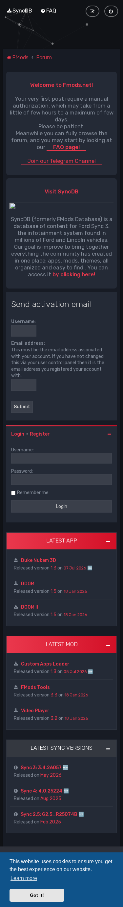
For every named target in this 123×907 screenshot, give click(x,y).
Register (40, 434)
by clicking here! (73, 274)
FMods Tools (35, 687)
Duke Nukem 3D (38, 560)
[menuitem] (19, 10)
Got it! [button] (37, 895)
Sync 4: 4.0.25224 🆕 (45, 791)
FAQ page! (66, 147)
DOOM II (29, 607)
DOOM (27, 584)
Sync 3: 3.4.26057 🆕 (44, 767)
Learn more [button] (23, 878)
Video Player (35, 711)
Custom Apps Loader (45, 664)
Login (17, 434)
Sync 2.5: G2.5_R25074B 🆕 (52, 814)
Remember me (33, 492)
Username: (23, 321)
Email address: (28, 343)
